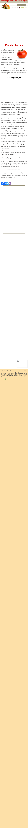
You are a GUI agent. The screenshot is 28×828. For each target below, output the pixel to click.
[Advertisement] (14, 24)
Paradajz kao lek (14, 45)
